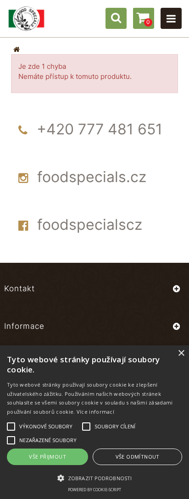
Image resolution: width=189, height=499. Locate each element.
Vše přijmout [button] (47, 456)
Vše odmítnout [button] (138, 456)
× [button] (181, 353)
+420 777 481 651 (99, 129)
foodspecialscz (89, 224)
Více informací (95, 411)
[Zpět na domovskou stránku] (16, 49)
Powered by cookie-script (94, 490)
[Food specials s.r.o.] (26, 18)
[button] (94, 477)
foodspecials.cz (91, 177)
